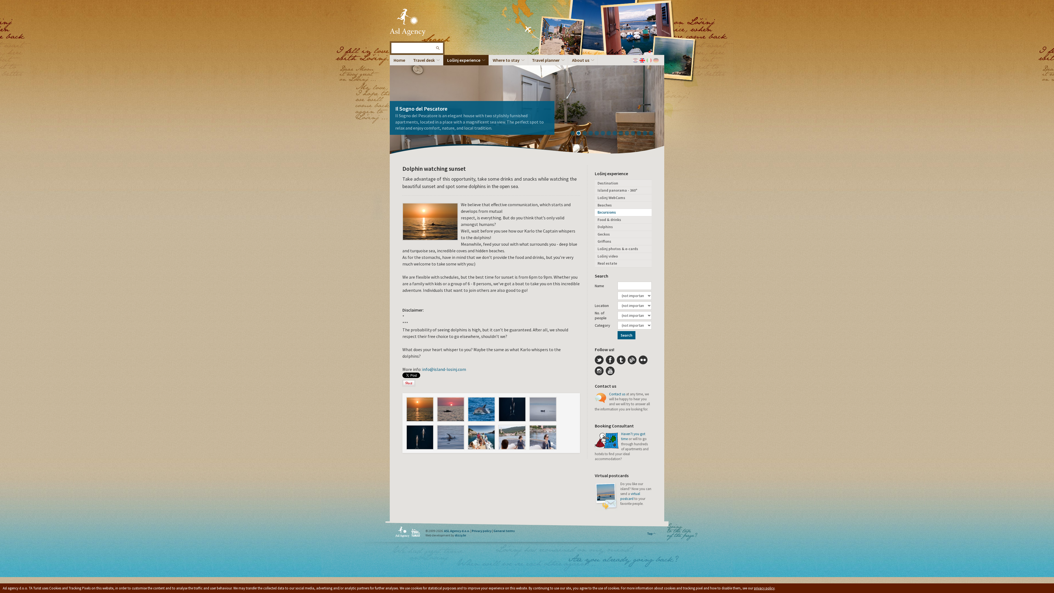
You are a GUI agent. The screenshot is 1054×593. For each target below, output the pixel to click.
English (642, 60)
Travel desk (424, 60)
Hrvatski (635, 60)
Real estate (607, 263)
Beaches (605, 205)
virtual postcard (630, 496)
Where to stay (506, 60)
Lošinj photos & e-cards (618, 248)
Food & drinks (609, 219)
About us (580, 60)
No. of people (601, 315)
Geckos (604, 234)
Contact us (617, 394)
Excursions (607, 212)
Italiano (649, 60)
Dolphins (605, 226)
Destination (608, 183)
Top (650, 534)
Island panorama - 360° (617, 190)
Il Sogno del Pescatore (421, 108)
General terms (504, 531)
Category (602, 325)
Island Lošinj (407, 22)
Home (399, 60)
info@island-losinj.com (444, 369)
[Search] (437, 48)
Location (602, 305)
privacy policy (764, 588)
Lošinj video (608, 256)
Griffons (604, 241)
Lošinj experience (463, 60)
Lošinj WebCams (611, 197)
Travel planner (546, 60)
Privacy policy (482, 531)
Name (599, 285)
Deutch (656, 60)
